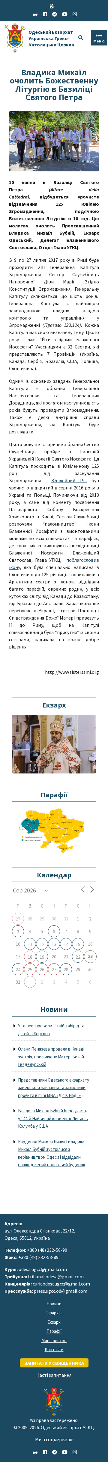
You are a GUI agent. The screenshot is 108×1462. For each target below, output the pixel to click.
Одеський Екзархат (51, 38)
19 (42, 957)
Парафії (54, 1331)
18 (30, 957)
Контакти (54, 1349)
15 (78, 944)
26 (42, 970)
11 (30, 944)
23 (90, 956)
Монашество (54, 1340)
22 (78, 957)
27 (18, 919)
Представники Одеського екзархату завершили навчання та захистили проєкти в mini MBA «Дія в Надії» (53, 1087)
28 (66, 970)
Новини (54, 1304)
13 (54, 944)
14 (66, 944)
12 (42, 944)
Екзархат (54, 1313)
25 (30, 970)
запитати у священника (54, 1363)
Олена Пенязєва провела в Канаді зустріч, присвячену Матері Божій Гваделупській (51, 1056)
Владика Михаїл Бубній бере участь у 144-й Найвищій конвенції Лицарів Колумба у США (53, 1118)
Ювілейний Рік (69, 480)
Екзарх (54, 1322)
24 (18, 970)
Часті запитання (54, 1375)
